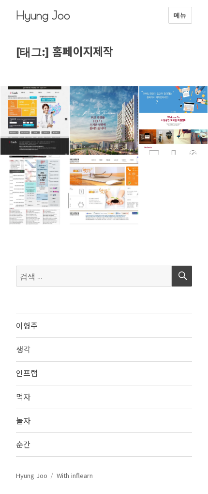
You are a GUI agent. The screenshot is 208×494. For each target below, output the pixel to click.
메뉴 (180, 15)
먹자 (23, 396)
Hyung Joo (43, 15)
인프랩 (27, 373)
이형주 (27, 325)
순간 (23, 444)
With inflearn (75, 475)
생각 (23, 349)
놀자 (23, 420)
